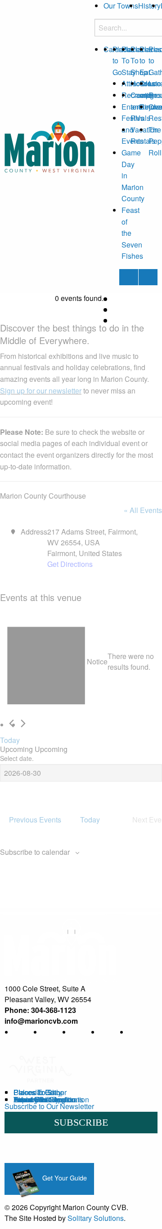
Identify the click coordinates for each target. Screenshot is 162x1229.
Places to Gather (40, 1092)
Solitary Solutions (96, 1218)
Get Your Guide (63, 1177)
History (149, 5)
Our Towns (121, 5)
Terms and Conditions (48, 1099)
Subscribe (81, 1122)
